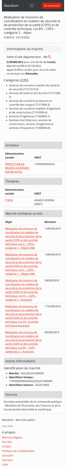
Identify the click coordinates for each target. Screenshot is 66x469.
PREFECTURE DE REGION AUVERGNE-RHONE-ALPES (17, 168)
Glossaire (7, 455)
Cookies (6, 446)
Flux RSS (7, 442)
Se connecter (52, 5)
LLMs (5, 464)
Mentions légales (12, 437)
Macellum (11, 5)
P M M (8, 200)
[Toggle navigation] (31, 5)
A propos (7, 460)
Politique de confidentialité (18, 451)
